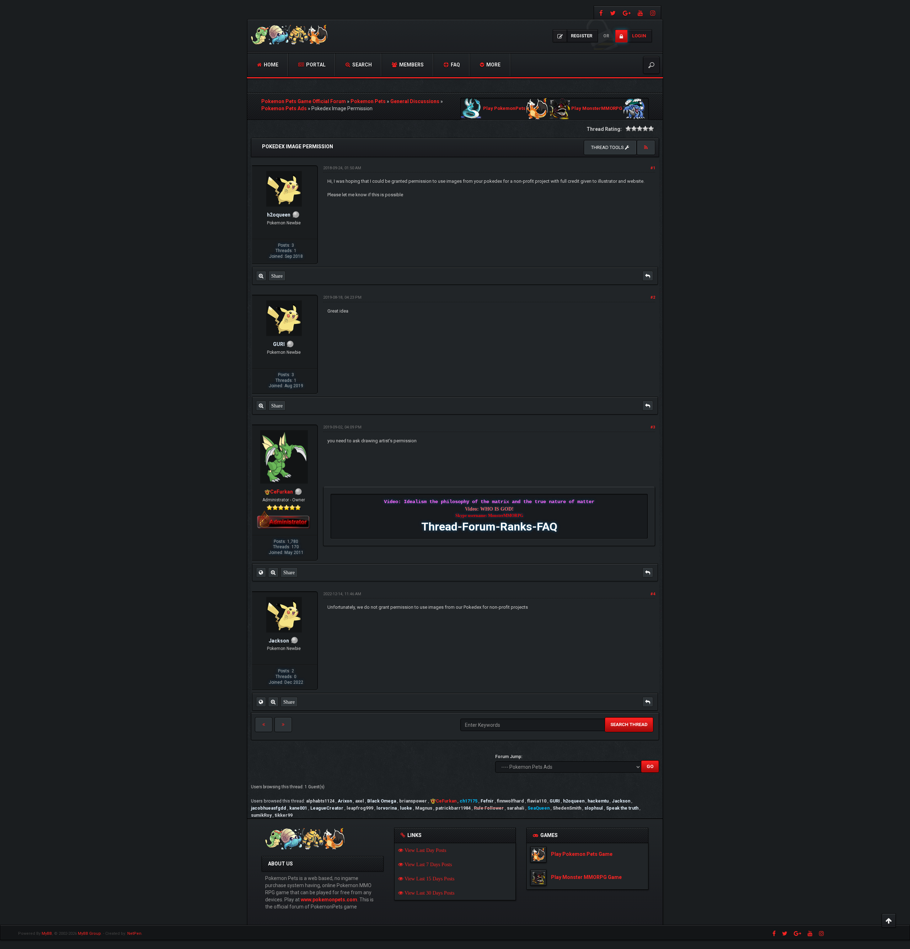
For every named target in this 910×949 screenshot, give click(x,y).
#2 (653, 297)
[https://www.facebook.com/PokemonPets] (600, 12)
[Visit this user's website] (261, 572)
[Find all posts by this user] (261, 276)
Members (411, 65)
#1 (653, 168)
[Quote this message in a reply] (647, 276)
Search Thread (629, 724)
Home (270, 65)
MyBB (47, 933)
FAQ (455, 65)
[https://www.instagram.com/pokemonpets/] (654, 12)
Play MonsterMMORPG (596, 108)
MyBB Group (89, 933)
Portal (315, 65)
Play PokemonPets (504, 108)
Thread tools (608, 147)
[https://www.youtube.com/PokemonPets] (640, 12)
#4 (653, 594)
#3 (653, 427)
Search (361, 65)
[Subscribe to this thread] (646, 147)
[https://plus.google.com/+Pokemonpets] (626, 12)
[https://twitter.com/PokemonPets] (612, 12)
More (492, 65)
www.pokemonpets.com (329, 899)
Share (277, 275)
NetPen (134, 933)
